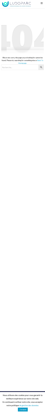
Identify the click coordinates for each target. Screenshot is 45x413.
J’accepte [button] (22, 409)
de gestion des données (29, 405)
